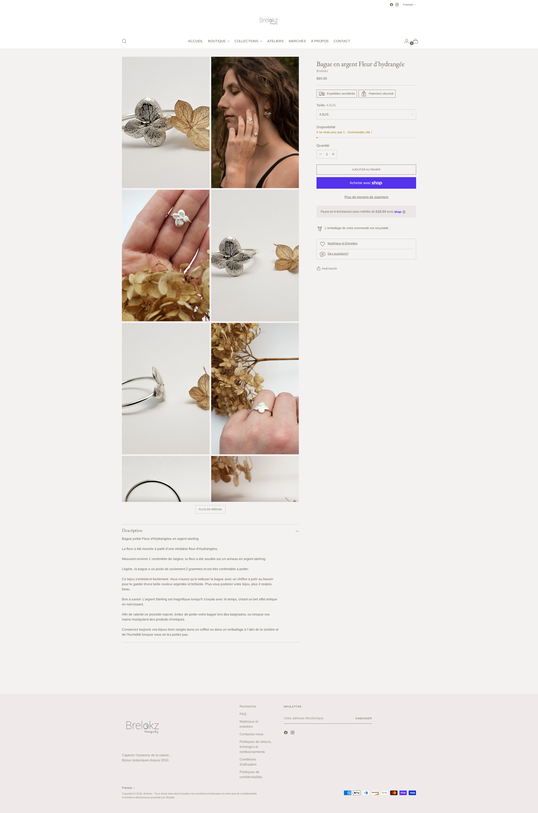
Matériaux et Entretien (342, 243)
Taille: (326, 105)
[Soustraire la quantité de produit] (333, 154)
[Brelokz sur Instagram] (397, 5)
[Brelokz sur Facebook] (391, 5)
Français (408, 4)
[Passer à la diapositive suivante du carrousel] (412, 679)
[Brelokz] (269, 20)
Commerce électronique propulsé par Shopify (148, 797)
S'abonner (363, 718)
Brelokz (322, 71)
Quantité (322, 145)
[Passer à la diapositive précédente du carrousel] (402, 679)
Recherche (248, 706)
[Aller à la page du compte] (405, 41)
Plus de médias (210, 509)
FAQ (243, 714)
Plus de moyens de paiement (366, 197)
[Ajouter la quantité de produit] (320, 154)
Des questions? (338, 253)
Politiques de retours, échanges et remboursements (256, 747)
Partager (329, 268)
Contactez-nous (251, 734)
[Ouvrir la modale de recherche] (124, 41)
